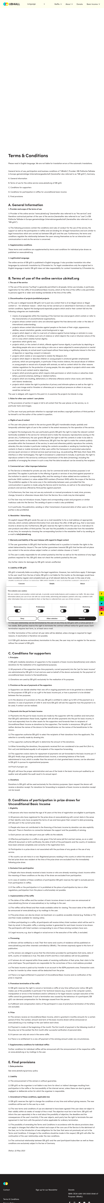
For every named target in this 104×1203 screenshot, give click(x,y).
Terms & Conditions (11, 1199)
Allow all (82, 618)
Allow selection (52, 618)
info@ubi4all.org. (23, 534)
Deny (22, 618)
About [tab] (82, 583)
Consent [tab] (21, 583)
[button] (58, 4)
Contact (6, 1190)
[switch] (40, 611)
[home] (11, 4)
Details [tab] (52, 583)
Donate (80, 4)
